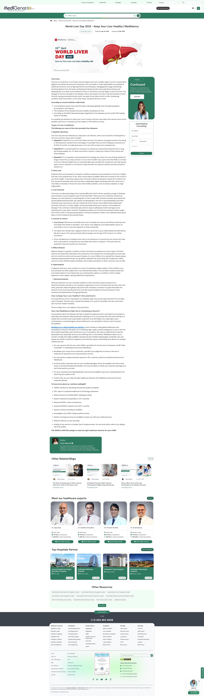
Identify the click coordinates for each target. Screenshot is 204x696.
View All (150, 498)
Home (52, 653)
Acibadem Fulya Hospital (114, 569)
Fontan (87, 646)
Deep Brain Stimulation (143, 639)
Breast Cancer (106, 644)
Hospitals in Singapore (56, 634)
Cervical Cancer (124, 634)
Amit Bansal (65, 443)
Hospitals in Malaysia (56, 642)
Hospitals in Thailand (56, 639)
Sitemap (53, 674)
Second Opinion (72, 671)
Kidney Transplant (107, 628)
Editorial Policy (71, 674)
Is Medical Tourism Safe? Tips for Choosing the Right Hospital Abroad (100, 484)
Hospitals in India (55, 631)
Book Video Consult (63, 541)
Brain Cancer (123, 644)
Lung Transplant (107, 642)
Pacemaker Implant (90, 643)
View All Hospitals (147, 549)
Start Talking (194, 692)
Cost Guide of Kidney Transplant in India (93, 592)
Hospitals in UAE (55, 636)
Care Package (71, 653)
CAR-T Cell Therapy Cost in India (61, 600)
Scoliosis (140, 642)
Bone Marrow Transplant (109, 634)
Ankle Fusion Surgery (73, 636)
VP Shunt (140, 628)
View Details (69, 578)
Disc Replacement (73, 634)
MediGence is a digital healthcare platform (68, 327)
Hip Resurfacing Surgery (74, 639)
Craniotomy (141, 636)
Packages (118, 2)
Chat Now (137, 96)
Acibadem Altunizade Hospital (139, 570)
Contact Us (70, 662)
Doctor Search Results (73, 668)
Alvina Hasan (61, 479)
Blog (52, 662)
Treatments (102, 2)
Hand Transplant (107, 639)
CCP (69, 659)
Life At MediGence (56, 659)
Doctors (149, 2)
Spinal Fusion (141, 631)
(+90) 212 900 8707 (127, 671)
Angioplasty (89, 631)
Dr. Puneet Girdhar (111, 528)
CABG (87, 634)
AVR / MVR (88, 641)
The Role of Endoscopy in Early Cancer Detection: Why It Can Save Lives (67, 484)
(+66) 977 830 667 (127, 668)
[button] (198, 8)
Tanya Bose (128, 479)
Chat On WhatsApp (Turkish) (129, 676)
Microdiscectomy (142, 634)
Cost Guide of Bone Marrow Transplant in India (65, 592)
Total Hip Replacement (74, 628)
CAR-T (122, 642)
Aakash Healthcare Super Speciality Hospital (61, 570)
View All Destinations (56, 644)
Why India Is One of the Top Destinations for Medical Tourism (133, 484)
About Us (53, 656)
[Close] (199, 681)
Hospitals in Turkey (55, 628)
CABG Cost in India (120, 600)
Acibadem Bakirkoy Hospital (85, 570)
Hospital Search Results (57, 668)
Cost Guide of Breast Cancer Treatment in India (120, 596)
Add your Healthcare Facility (75, 665)
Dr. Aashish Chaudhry (86, 528)
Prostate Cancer (124, 639)
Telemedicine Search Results (58, 671)
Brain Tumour (141, 644)
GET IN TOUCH (102, 612)
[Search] (138, 15)
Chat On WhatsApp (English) (129, 674)
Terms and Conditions (71, 687)
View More (102, 605)
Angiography (89, 628)
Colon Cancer (123, 628)
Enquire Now (202, 673)
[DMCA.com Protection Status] (125, 659)
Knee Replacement (73, 631)
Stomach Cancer (124, 631)
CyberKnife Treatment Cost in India (84, 600)
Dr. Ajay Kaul (56, 528)
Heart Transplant (107, 636)
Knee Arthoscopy (72, 642)
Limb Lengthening (72, 644)
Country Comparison (87, 2)
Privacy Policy (81, 687)
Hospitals (134, 2)
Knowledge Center (86, 31)
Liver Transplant (107, 631)
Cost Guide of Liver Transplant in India (118, 592)
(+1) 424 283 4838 (102, 620)
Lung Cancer (123, 636)
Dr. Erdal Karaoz (136, 528)
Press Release (54, 665)
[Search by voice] (134, 15)
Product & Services (72, 656)
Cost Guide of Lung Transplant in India (63, 596)
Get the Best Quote (163, 8)
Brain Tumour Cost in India (104, 600)
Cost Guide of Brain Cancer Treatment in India (90, 596)
